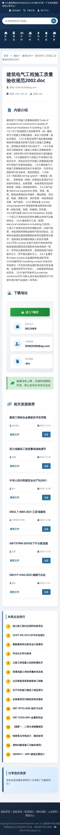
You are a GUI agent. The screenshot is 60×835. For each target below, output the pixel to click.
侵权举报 (17, 811)
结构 (30, 38)
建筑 (14, 38)
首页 (5, 38)
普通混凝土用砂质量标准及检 (28, 671)
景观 (46, 38)
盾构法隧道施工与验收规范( (27, 745)
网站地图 (41, 811)
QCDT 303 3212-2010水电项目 (29, 635)
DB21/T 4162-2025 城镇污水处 (27, 575)
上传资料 (52, 811)
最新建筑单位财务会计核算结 (28, 644)
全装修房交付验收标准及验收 (28, 699)
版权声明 (5, 811)
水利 (21, 38)
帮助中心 (30, 815)
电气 (38, 38)
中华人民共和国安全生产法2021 (28, 480)
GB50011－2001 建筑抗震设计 (29, 754)
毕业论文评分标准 (22, 653)
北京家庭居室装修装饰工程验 (28, 680)
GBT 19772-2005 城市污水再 (28, 708)
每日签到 (16, 10)
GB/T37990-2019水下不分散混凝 (28, 543)
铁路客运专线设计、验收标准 (28, 735)
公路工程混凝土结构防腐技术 (28, 662)
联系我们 (29, 811)
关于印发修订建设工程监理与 (28, 690)
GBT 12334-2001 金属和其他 (28, 717)
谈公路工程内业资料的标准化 (28, 626)
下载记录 (30, 10)
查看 (46, 434)
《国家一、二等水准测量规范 (28, 726)
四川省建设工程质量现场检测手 (27, 449)
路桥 (54, 38)
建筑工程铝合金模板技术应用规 (27, 417)
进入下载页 (32, 312)
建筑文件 (27, 55)
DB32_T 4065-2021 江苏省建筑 (27, 511)
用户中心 (44, 10)
